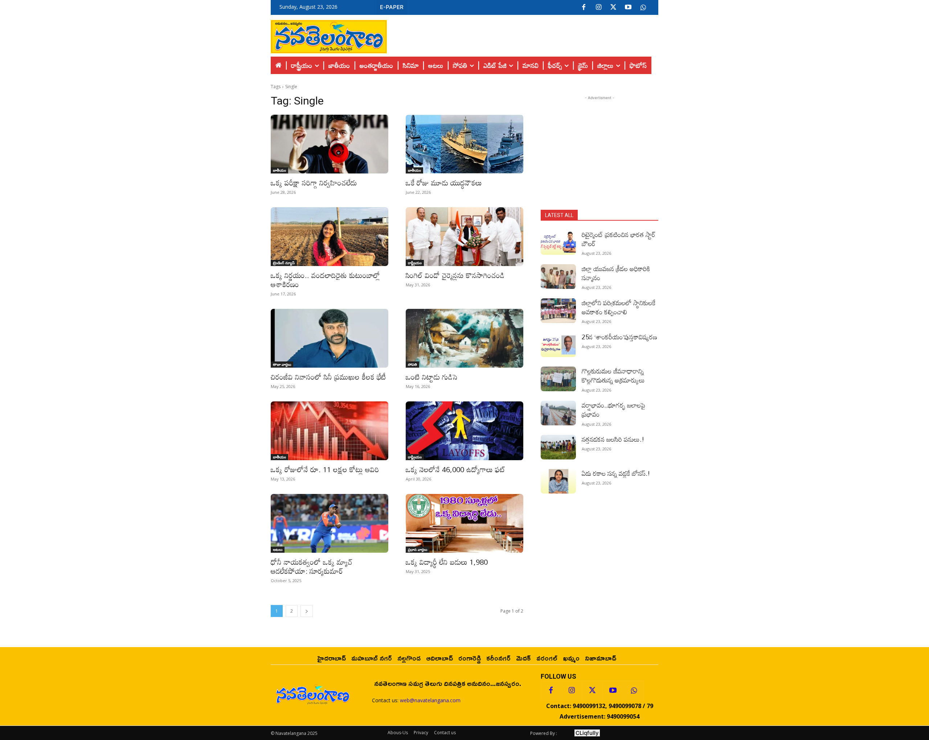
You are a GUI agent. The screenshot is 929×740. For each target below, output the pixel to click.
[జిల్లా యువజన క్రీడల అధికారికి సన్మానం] (558, 276)
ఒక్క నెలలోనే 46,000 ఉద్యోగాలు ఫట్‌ (455, 469)
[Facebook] (583, 7)
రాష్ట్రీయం (415, 262)
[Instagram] (598, 7)
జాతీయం (279, 170)
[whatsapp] (643, 7)
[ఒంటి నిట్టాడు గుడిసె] (464, 338)
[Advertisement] (522, 35)
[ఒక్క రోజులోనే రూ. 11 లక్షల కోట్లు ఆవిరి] (329, 430)
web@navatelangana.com (430, 700)
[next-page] (306, 611)
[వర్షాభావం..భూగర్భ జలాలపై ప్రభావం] (558, 413)
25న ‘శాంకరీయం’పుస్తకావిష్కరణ (619, 336)
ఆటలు (277, 549)
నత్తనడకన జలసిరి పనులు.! (613, 439)
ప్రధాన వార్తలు (417, 549)
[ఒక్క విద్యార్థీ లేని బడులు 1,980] (464, 523)
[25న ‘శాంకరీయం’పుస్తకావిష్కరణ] (558, 344)
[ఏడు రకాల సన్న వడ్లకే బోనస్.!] (558, 481)
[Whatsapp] (633, 690)
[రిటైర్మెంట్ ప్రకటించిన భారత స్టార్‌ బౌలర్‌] (558, 242)
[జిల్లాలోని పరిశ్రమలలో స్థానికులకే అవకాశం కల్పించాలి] (558, 310)
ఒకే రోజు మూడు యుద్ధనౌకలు (444, 182)
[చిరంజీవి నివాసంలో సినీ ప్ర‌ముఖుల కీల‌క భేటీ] (329, 338)
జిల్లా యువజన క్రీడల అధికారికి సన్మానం (616, 273)
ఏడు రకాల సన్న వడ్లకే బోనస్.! (616, 473)
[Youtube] (628, 7)
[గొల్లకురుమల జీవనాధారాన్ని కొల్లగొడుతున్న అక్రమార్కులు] (558, 379)
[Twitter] (613, 7)
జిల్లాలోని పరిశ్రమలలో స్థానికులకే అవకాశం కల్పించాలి (618, 307)
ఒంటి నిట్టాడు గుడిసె (431, 376)
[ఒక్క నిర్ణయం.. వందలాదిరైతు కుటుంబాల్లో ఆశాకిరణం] (329, 236)
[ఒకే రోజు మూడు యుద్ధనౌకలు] (464, 144)
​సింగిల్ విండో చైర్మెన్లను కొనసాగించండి (455, 275)
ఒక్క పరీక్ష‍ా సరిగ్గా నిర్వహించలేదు (314, 182)
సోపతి (412, 364)
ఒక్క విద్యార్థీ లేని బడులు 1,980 (447, 562)
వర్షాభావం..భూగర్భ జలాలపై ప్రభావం (613, 409)
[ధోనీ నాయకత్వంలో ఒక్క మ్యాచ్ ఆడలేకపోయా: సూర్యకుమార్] (329, 523)
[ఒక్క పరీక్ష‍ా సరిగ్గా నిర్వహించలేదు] (329, 144)
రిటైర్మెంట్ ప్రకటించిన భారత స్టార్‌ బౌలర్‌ (618, 239)
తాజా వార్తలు (282, 364)
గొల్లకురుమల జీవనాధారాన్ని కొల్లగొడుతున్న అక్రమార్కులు (613, 375)
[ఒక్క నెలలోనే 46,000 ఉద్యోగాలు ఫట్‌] (464, 430)
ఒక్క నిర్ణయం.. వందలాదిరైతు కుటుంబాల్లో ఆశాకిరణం (325, 279)
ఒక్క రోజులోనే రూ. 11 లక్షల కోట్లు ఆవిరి (325, 469)
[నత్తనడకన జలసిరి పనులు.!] (558, 447)
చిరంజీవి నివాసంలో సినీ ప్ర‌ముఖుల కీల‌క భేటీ (328, 376)
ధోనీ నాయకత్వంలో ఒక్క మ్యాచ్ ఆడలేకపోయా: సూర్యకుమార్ (312, 566)
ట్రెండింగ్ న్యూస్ (284, 262)
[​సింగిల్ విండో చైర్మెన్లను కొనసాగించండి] (464, 236)
